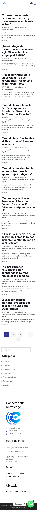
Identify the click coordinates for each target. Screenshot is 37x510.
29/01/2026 (5, 87)
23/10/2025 (5, 246)
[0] (31, 4)
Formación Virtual (7, 30)
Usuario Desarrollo (20, 27)
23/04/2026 (5, 58)
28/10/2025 (5, 213)
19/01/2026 (5, 118)
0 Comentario (19, 451)
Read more (5, 40)
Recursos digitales (9, 377)
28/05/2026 (5, 27)
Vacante (6, 385)
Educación (12, 120)
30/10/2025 (5, 177)
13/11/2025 (5, 148)
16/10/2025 (5, 312)
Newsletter (7, 373)
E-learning (4, 120)
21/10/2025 (5, 279)
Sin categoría (7, 381)
